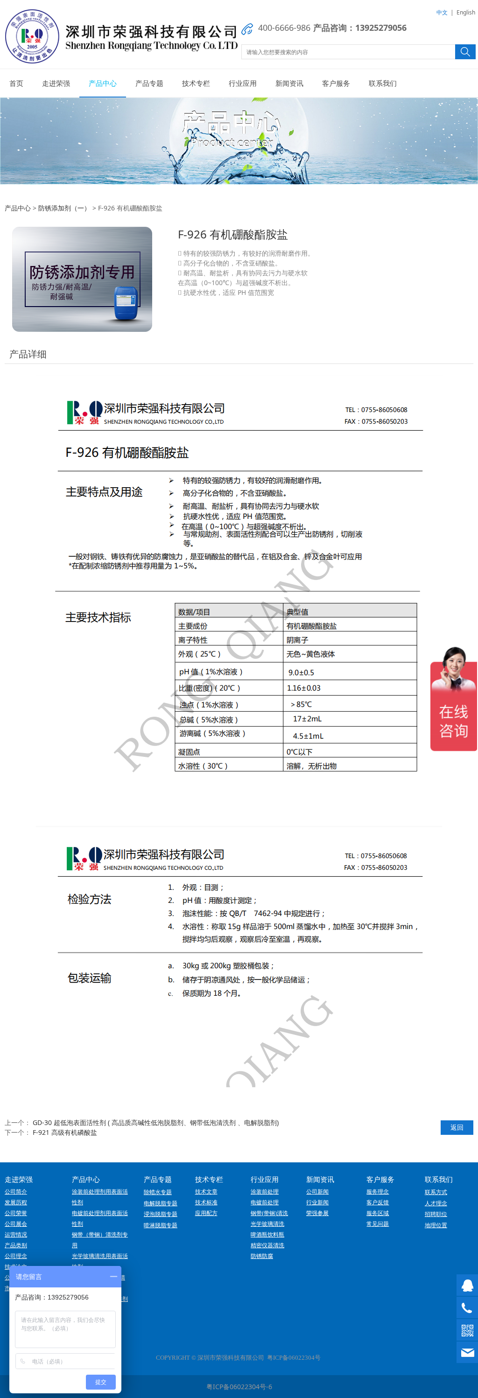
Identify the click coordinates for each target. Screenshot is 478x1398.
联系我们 (383, 83)
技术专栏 (196, 83)
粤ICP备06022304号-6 (239, 1386)
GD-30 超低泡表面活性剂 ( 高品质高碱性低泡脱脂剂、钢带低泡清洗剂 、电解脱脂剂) (156, 1122)
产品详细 (28, 354)
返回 (457, 1127)
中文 (442, 12)
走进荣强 (56, 83)
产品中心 (103, 83)
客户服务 (336, 83)
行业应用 (243, 83)
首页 (16, 83)
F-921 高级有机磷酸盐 (65, 1132)
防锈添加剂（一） (64, 207)
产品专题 (149, 83)
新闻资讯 (289, 83)
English (466, 12)
